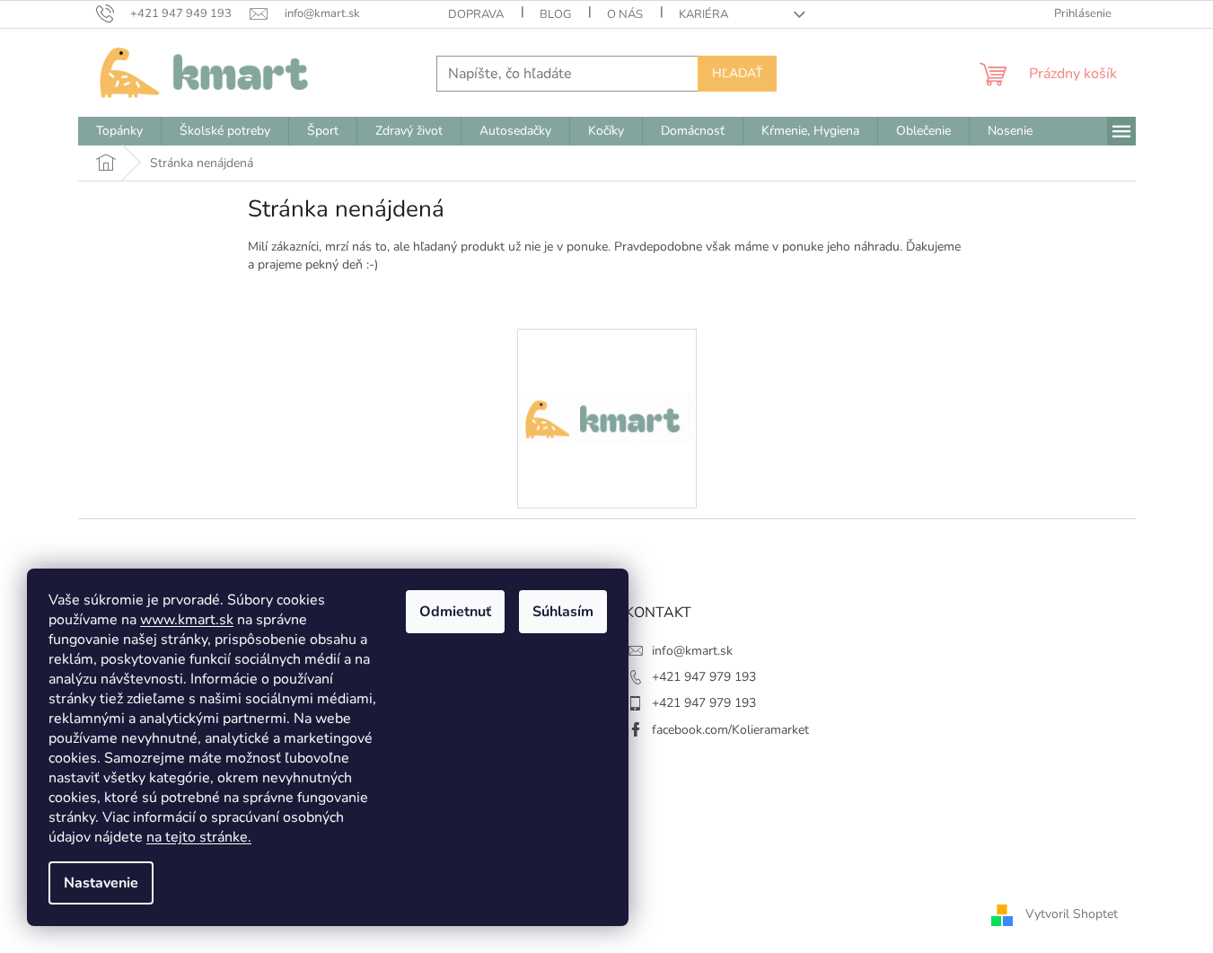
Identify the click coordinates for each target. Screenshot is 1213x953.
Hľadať (737, 73)
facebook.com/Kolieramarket (730, 729)
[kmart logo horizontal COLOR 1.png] (607, 355)
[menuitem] (119, 131)
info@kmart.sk (692, 650)
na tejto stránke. (198, 837)
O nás (625, 14)
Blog (555, 14)
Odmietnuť (455, 612)
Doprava (476, 14)
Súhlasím (562, 612)
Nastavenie (101, 883)
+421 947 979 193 (704, 676)
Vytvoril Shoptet (1071, 913)
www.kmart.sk (186, 620)
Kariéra (703, 14)
